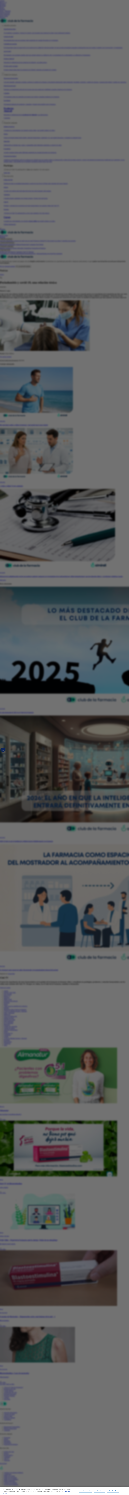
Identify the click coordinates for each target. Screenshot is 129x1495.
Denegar (99, 1490)
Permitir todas (113, 1490)
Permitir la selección (85, 1490)
